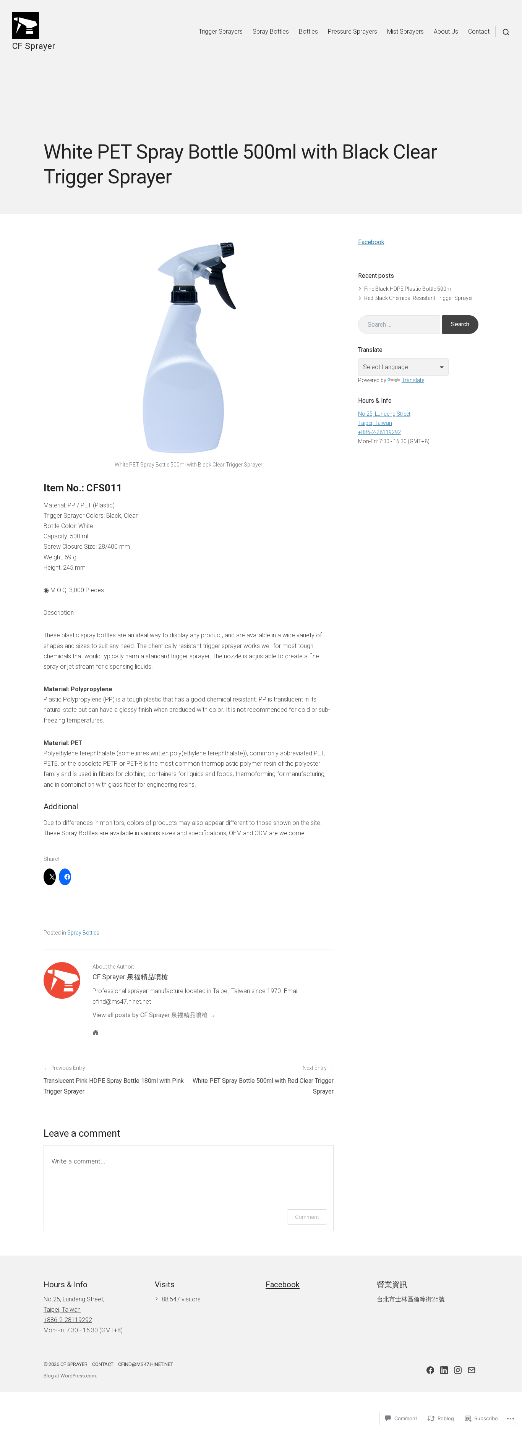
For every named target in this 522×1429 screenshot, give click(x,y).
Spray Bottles (271, 31)
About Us (446, 31)
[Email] (471, 1370)
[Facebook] (430, 1370)
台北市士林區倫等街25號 (411, 1299)
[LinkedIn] (444, 1370)
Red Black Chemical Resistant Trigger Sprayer (418, 298)
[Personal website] (95, 1032)
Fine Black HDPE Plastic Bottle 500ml (408, 289)
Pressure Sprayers (352, 31)
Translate (413, 380)
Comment (307, 1217)
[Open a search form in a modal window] (503, 31)
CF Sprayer (33, 46)
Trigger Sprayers (221, 31)
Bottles (308, 31)
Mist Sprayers (405, 31)
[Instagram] (458, 1370)
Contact (479, 31)
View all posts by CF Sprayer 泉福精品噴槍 (150, 1015)
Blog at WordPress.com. (70, 1376)
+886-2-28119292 (379, 432)
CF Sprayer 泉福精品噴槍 (130, 977)
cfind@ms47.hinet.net (145, 1364)
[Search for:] (399, 324)
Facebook (371, 242)
